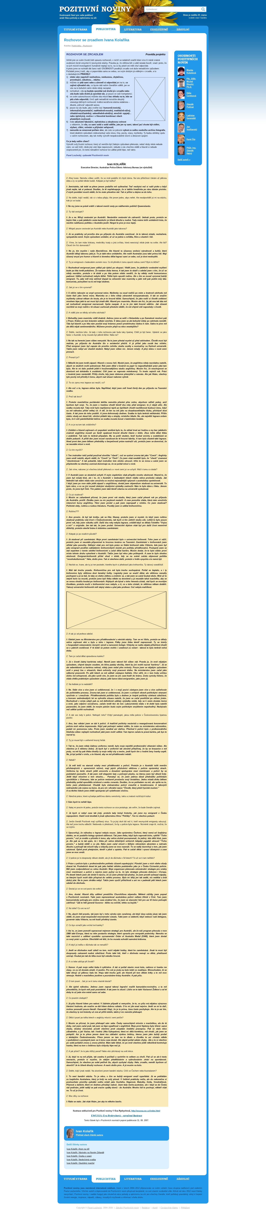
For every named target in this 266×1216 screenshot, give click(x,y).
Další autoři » (184, 160)
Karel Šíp (191, 139)
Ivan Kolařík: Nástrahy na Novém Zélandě (85, 1152)
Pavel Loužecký (95, 1208)
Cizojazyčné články (169, 1208)
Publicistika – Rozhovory (82, 46)
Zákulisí (183, 30)
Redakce (146, 1208)
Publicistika (106, 29)
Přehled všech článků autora (89, 1135)
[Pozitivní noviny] (95, 8)
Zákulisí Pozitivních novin (127, 1208)
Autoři (155, 1208)
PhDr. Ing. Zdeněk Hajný (191, 151)
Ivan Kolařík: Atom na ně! (78, 1149)
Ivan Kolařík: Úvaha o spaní (79, 1156)
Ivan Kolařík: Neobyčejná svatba (81, 1159)
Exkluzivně (159, 30)
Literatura (133, 30)
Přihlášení (185, 1208)
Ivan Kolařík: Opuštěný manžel (80, 1163)
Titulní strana (75, 30)
